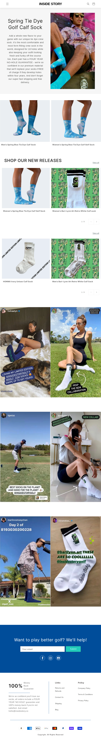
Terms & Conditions (85, 694)
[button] (7, 4)
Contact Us (59, 697)
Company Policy (84, 688)
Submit (73, 649)
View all (96, 163)
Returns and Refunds (59, 689)
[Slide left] (91, 221)
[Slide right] (96, 221)
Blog (56, 710)
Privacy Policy (83, 701)
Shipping (58, 703)
